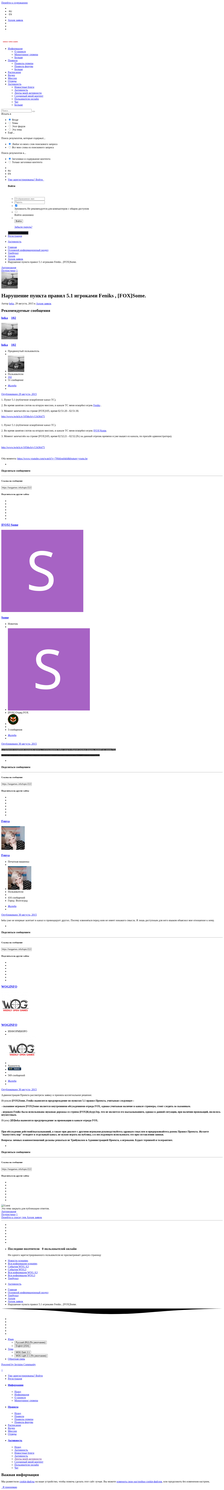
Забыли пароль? (23, 227)
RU (10, 11)
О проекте (20, 51)
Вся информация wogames (22, 1263)
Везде (15, 119)
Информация (15, 48)
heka (11, 303)
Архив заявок (43, 303)
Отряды (12, 81)
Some (5, 617)
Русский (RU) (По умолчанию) (30, 1342)
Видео (11, 75)
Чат (16, 101)
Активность (14, 84)
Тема (10, 1349)
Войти (19, 221)
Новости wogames (18, 1260)
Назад (17, 1391)
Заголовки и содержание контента (31, 158)
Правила (13, 60)
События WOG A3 (18, 1266)
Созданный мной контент (28, 96)
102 (13, 318)
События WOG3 (17, 1269)
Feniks (96, 405)
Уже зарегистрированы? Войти (26, 179)
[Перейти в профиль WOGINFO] (15, 1018)
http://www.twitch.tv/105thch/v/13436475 (23, 416)
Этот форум (18, 126)
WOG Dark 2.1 (23, 1352)
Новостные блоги (24, 87)
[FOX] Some (9, 525)
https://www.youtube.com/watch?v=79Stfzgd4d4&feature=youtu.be (52, 458)
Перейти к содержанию (14, 2)
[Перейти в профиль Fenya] (13, 848)
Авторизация (8, 267)
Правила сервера (23, 63)
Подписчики (8, 270)
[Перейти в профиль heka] (9, 287)
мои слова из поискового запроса (33, 147)
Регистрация (15, 236)
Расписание (14, 72)
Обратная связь (16, 1359)
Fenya (5, 821)
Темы (15, 123)
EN (10, 14)
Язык (11, 1339)
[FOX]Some (99, 430)
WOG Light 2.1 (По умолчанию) (31, 1356)
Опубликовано (19, 394)
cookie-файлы (27, 1481)
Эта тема (17, 129)
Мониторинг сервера (26, 54)
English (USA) (22, 1346)
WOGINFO (9, 986)
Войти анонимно (24, 215)
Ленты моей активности (28, 93)
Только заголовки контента (27, 162)
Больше (18, 57)
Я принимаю (9, 1487)
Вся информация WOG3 (21, 1275)
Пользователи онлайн (26, 98)
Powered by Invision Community (18, 1364)
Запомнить (20, 208)
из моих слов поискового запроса (34, 144)
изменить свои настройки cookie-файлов (139, 1481)
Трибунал (13, 1278)
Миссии (12, 78)
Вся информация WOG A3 (23, 1272)
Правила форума (23, 66)
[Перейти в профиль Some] (42, 611)
